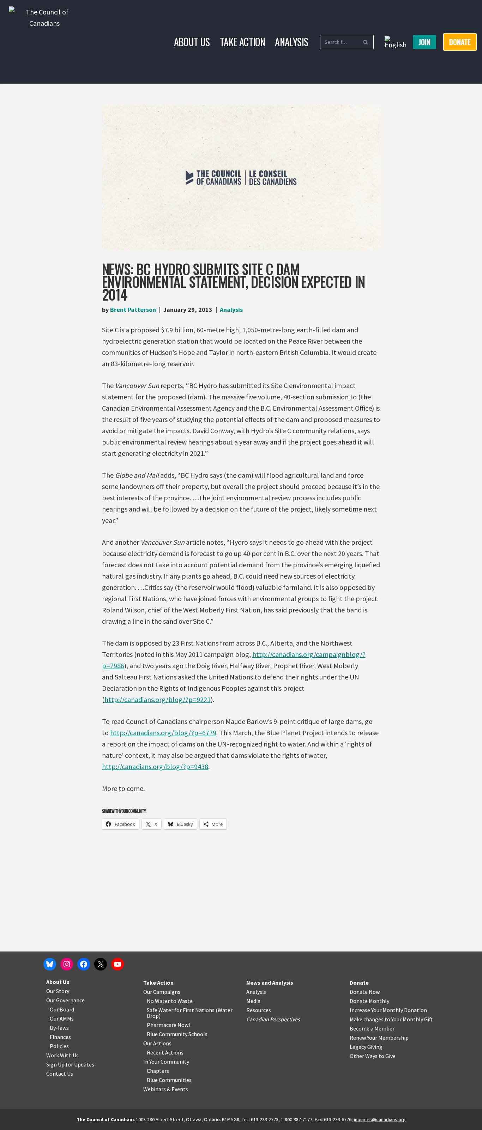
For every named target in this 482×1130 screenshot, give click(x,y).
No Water (159, 1000)
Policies (59, 1046)
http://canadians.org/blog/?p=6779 (163, 732)
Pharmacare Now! (168, 1024)
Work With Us (62, 1055)
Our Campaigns (161, 991)
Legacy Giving (366, 1046)
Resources (258, 1010)
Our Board (62, 1009)
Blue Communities (169, 1079)
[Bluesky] (49, 964)
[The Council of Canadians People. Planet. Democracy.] (44, 41)
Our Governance (65, 1000)
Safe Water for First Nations (181, 1010)
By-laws (59, 1027)
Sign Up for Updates (70, 1064)
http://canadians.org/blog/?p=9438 (155, 766)
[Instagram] (66, 964)
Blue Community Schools (177, 1034)
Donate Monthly (369, 1000)
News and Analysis (269, 982)
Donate (359, 982)
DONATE (460, 42)
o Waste (183, 1000)
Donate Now (365, 991)
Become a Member (372, 1028)
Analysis (291, 42)
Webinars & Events (165, 1089)
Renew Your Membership (379, 1037)
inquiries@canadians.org (380, 1119)
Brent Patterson (133, 310)
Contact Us (59, 1073)
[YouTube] (117, 964)
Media (253, 1000)
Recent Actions (165, 1052)
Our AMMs (62, 1018)
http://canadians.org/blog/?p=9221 (157, 699)
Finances (60, 1036)
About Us (192, 42)
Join (424, 42)
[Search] (366, 42)
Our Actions (157, 1043)
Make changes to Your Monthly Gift (391, 1019)
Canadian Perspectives (273, 1019)
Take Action (242, 42)
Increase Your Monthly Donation (388, 1010)
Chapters (158, 1070)
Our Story (57, 991)
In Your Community (166, 1061)
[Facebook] (83, 964)
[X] (100, 964)
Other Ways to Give (373, 1055)
